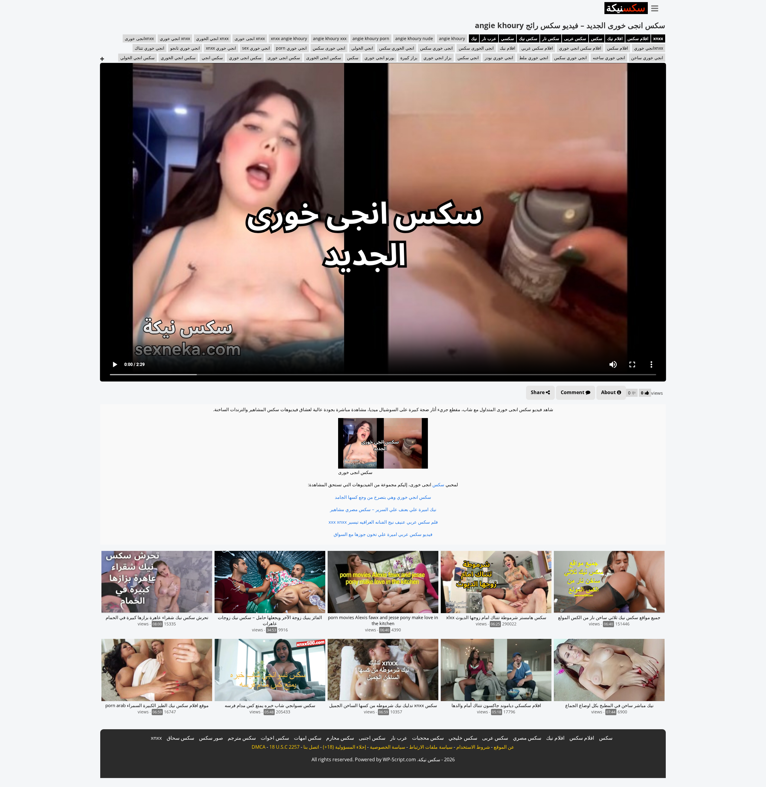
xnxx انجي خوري (175, 38)
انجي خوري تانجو (185, 48)
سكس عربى (575, 38)
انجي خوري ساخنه (609, 57)
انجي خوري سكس (570, 57)
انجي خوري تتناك (149, 48)
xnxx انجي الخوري (212, 38)
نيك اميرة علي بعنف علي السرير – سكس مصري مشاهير (383, 509)
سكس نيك (528, 38)
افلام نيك (615, 38)
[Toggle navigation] (657, 7)
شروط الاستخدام (473, 747)
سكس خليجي (463, 737)
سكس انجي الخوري (178, 57)
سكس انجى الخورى (323, 57)
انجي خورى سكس (329, 48)
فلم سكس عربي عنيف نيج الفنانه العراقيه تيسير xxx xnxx (383, 522)
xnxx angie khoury (289, 38)
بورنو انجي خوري (379, 57)
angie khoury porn (370, 38)
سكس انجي (212, 57)
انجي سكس (468, 57)
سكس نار (550, 38)
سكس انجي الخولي (137, 57)
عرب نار (489, 38)
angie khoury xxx (329, 38)
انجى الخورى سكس (476, 48)
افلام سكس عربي (537, 48)
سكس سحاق (180, 737)
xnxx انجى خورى (250, 38)
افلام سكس (637, 38)
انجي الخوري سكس (396, 48)
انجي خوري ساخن (647, 57)
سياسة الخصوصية (387, 747)
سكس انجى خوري (245, 57)
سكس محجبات (428, 737)
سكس (596, 38)
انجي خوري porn (291, 48)
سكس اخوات (275, 737)
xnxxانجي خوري (648, 48)
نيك (474, 38)
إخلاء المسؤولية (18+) (344, 747)
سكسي (507, 38)
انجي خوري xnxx (221, 48)
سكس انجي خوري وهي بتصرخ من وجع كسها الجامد (383, 497)
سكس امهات (307, 737)
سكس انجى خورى (284, 57)
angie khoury (452, 38)
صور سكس (211, 737)
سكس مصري (527, 737)
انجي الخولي (362, 48)
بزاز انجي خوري (437, 57)
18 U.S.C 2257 (284, 747)
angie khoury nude (414, 38)
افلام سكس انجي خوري (580, 48)
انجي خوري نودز (499, 57)
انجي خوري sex (256, 48)
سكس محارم (340, 737)
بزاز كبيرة (408, 57)
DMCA (258, 747)
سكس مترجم (242, 737)
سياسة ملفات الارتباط (430, 747)
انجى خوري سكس (436, 48)
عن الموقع (504, 747)
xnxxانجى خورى (139, 38)
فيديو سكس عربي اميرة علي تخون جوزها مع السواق (383, 534)
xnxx (658, 38)
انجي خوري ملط (533, 57)
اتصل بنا (311, 747)
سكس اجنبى (372, 737)
